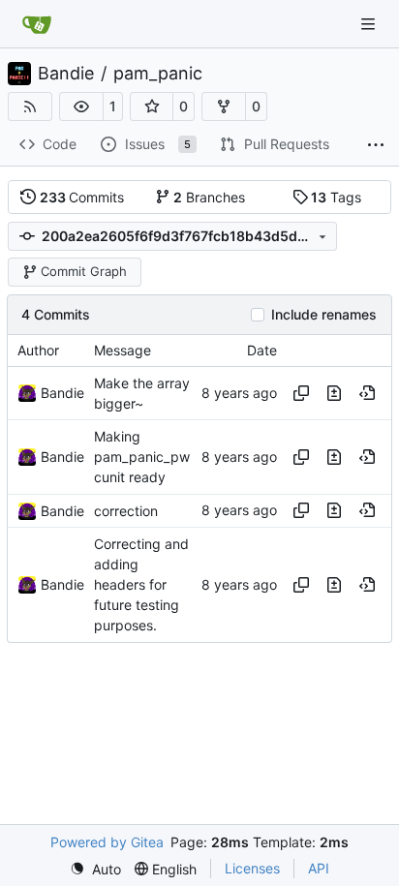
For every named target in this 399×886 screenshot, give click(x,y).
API (318, 868)
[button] (81, 106)
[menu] (95, 869)
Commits (82, 197)
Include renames (324, 314)
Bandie (66, 73)
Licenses (252, 868)
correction (126, 511)
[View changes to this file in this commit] (334, 393)
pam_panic (157, 73)
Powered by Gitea (107, 842)
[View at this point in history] (367, 393)
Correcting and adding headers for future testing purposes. (141, 584)
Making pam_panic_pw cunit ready (142, 456)
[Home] (37, 24)
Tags (336, 197)
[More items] (375, 145)
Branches (209, 197)
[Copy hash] (301, 393)
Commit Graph (84, 271)
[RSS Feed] (30, 106)
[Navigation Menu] (370, 24)
